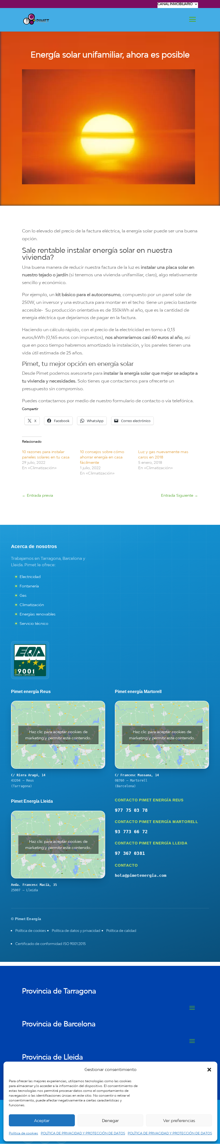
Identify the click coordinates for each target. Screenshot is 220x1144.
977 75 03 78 (131, 810)
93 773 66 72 (131, 831)
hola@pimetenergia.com (140, 875)
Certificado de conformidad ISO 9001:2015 (50, 944)
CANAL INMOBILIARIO (175, 4)
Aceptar (42, 1120)
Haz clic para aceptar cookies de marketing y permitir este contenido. (58, 734)
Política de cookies (23, 1133)
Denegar (110, 1120)
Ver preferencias (179, 1120)
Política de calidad (121, 930)
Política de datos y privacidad (76, 930)
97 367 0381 (130, 853)
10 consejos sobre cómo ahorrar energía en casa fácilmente (102, 457)
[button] (209, 1069)
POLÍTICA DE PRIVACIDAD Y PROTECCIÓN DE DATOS (83, 1133)
